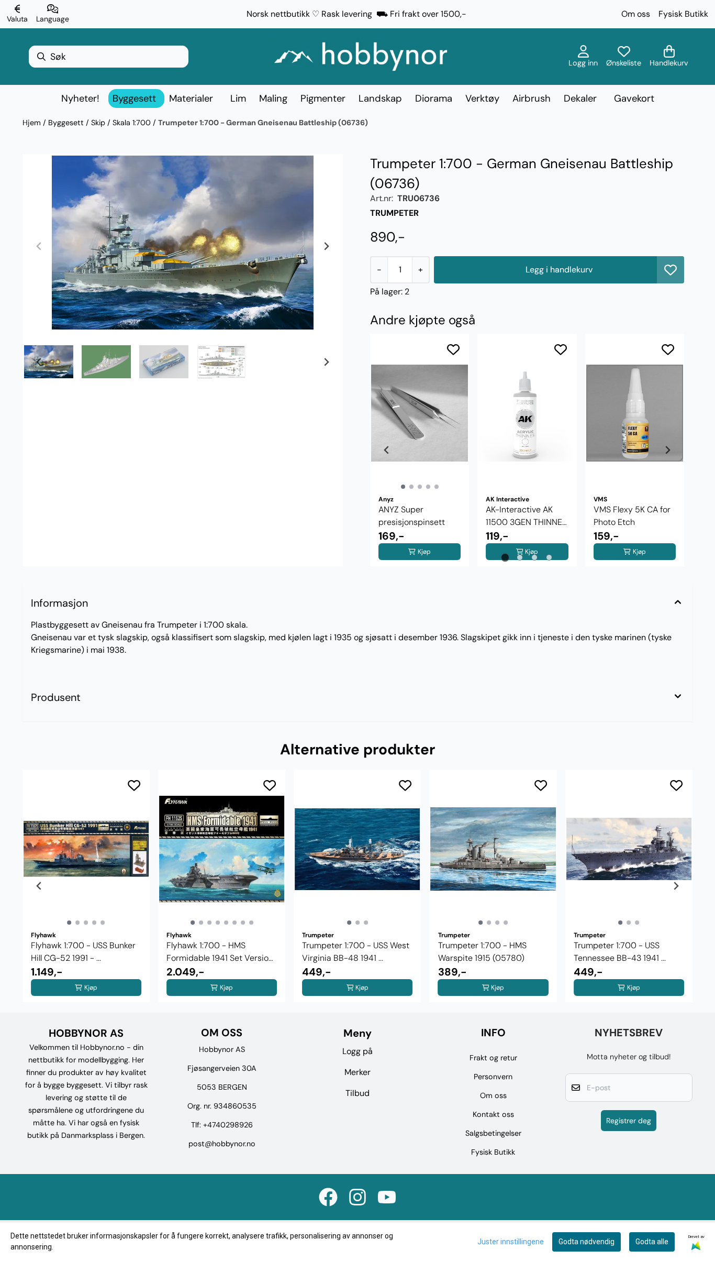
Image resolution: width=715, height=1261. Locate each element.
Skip (99, 122)
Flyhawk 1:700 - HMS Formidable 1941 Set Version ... (219, 952)
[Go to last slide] (39, 362)
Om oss (635, 13)
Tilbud (357, 1093)
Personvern (493, 1076)
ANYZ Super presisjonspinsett (411, 516)
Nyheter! (80, 98)
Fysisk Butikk (683, 13)
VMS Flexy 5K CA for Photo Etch (632, 516)
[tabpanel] (419, 450)
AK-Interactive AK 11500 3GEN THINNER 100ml (526, 516)
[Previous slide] (39, 246)
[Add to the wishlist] (453, 349)
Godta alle (651, 1241)
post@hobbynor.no (221, 1143)
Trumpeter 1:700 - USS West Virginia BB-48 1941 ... (355, 951)
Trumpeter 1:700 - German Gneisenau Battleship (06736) (263, 122)
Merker (357, 1072)
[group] (86, 886)
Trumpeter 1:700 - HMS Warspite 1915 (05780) (482, 951)
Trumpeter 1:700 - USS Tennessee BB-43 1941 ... (620, 951)
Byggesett (67, 122)
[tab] (505, 557)
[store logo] (361, 56)
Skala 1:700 (133, 122)
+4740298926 (228, 1125)
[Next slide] (326, 246)
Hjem (33, 122)
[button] (670, 270)
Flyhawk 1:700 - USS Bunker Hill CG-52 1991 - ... (83, 951)
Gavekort (634, 98)
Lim (238, 98)
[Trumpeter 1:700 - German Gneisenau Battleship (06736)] (183, 243)
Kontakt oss (493, 1114)
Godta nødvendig (586, 1241)
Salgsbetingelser (493, 1133)
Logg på (357, 1051)
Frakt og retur (493, 1057)
